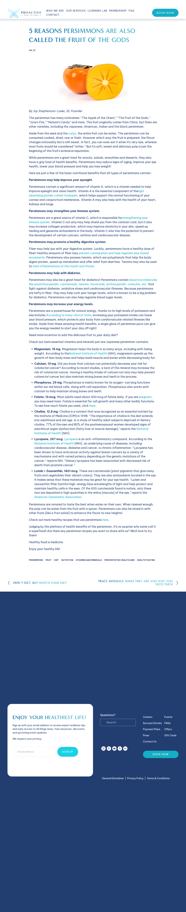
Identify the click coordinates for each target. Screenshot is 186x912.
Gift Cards (170, 735)
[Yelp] (120, 748)
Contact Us (149, 741)
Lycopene (71, 439)
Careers (147, 717)
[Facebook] (109, 748)
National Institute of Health (88, 353)
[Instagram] (103, 748)
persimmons (36, 560)
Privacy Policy (135, 778)
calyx (72, 133)
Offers (168, 729)
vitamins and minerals (89, 560)
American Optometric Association (57, 497)
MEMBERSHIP (118, 10)
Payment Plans (151, 729)
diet (56, 560)
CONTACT (53, 14)
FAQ (131, 10)
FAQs (167, 723)
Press (146, 735)
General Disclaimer (113, 778)
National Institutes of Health (54, 443)
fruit (48, 560)
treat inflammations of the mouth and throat (63, 266)
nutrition (67, 560)
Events (168, 717)
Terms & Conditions (158, 778)
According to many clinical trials (68, 315)
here (92, 406)
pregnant (145, 397)
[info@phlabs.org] (125, 748)
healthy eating (146, 560)
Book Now (165, 12)
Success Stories (152, 723)
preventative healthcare (119, 560)
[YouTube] (114, 748)
